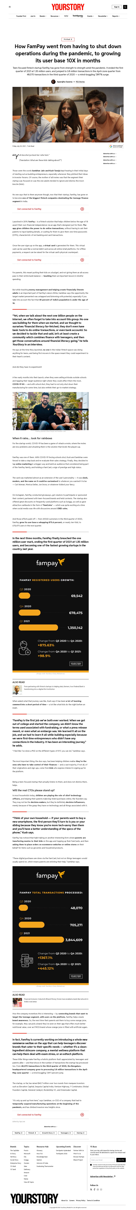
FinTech (67, 39)
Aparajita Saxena (64, 82)
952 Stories (80, 82)
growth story (47, 1133)
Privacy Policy (80, 1200)
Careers (72, 1200)
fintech (31, 1133)
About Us (64, 1200)
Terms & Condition (93, 1200)
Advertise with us (50, 1126)
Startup (80, 1133)
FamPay (18, 1133)
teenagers (65, 1133)
